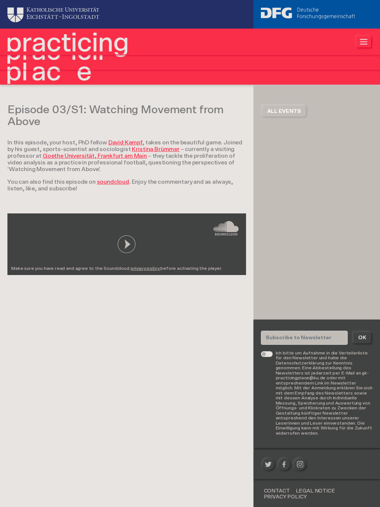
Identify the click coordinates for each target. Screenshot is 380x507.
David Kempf (125, 142)
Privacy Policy (285, 497)
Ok (362, 337)
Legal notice (315, 491)
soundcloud (113, 182)
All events (284, 111)
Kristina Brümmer (155, 149)
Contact (277, 491)
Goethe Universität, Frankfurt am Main (95, 156)
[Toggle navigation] (363, 42)
